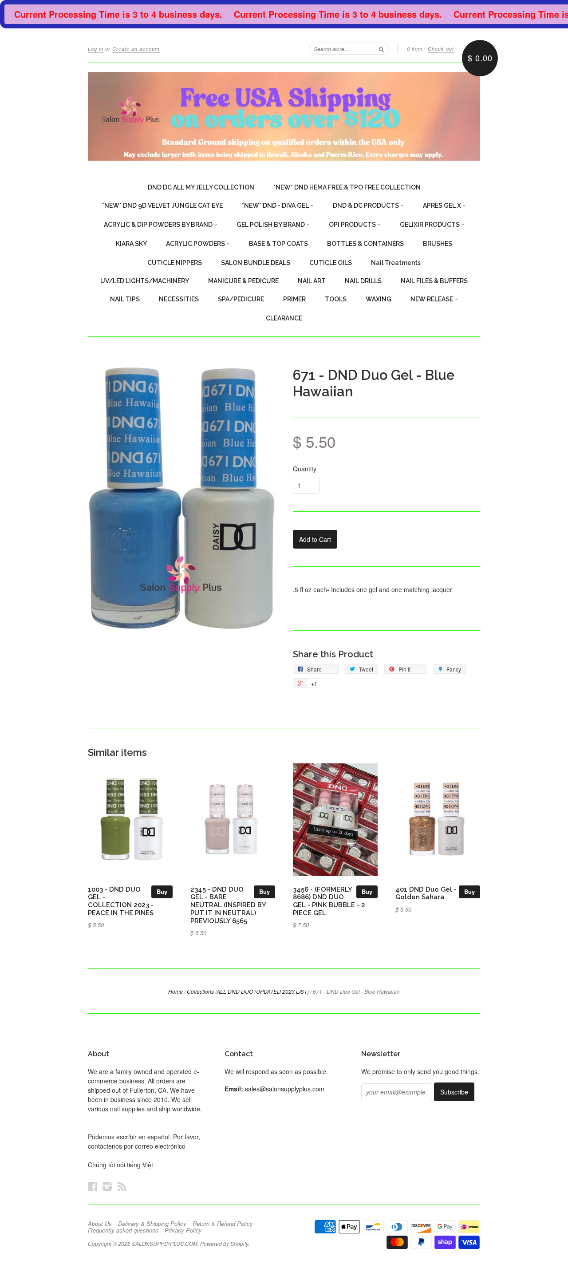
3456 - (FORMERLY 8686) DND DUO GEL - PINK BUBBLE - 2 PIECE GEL (329, 901)
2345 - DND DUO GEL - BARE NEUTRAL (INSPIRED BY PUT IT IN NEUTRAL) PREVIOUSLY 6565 (228, 904)
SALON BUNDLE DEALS (255, 262)
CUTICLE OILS (330, 262)
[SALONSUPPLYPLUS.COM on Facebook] (93, 1186)
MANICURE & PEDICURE (243, 280)
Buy (162, 891)
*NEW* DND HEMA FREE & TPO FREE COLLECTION (347, 187)
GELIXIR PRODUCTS (430, 224)
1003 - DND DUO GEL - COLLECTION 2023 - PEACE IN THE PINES (121, 901)
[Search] (381, 48)
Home (175, 991)
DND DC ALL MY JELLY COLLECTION (201, 187)
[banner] (284, 116)
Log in (95, 48)
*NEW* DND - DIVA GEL (276, 205)
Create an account (136, 48)
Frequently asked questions (123, 1230)
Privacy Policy (183, 1230)
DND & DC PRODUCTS (366, 205)
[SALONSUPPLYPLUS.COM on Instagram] (107, 1186)
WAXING (378, 299)
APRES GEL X (442, 205)
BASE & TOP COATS (278, 243)
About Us (100, 1224)
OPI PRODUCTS (353, 224)
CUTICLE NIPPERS (174, 262)
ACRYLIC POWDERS (196, 243)
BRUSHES (437, 243)
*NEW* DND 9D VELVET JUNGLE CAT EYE (162, 205)
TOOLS (336, 299)
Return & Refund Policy (223, 1224)
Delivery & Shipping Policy (152, 1224)
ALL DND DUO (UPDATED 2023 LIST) (263, 991)
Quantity (304, 468)
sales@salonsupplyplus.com (284, 1088)
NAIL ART (312, 280)
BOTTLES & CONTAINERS (365, 243)
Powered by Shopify (224, 1243)
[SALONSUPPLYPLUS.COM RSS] (122, 1186)
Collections (200, 991)
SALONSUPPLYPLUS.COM (164, 1243)
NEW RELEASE (432, 299)
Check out (441, 48)
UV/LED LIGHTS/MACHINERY (144, 280)
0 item (414, 48)
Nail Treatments (396, 262)
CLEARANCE (284, 318)
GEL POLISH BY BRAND (271, 224)
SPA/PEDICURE (241, 299)
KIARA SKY (131, 243)
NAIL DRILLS (363, 280)
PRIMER (294, 299)
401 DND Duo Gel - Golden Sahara (426, 893)
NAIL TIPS (125, 299)
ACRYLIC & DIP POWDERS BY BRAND (159, 224)
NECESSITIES (179, 299)
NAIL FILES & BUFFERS (434, 280)
